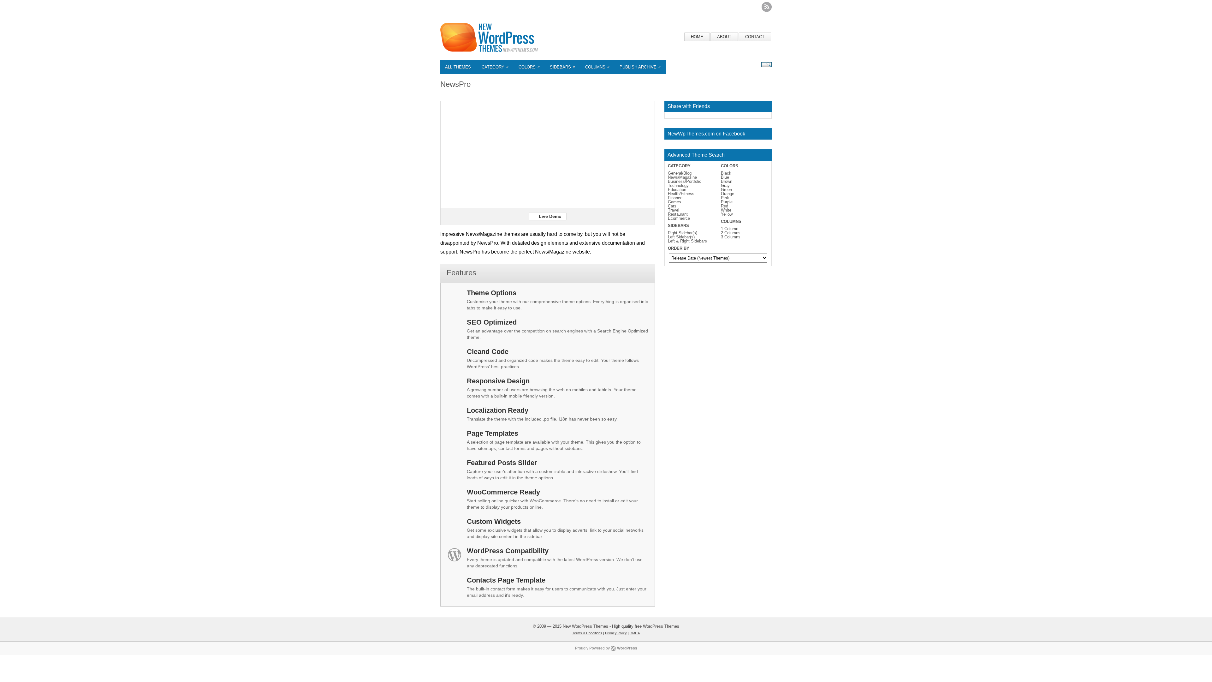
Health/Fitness (681, 193)
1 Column (729, 228)
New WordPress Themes (585, 626)
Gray (725, 185)
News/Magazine (682, 177)
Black (726, 173)
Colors (529, 66)
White (726, 210)
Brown (726, 181)
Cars (672, 206)
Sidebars (562, 66)
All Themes (458, 67)
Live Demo (550, 216)
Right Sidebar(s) (682, 232)
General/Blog (680, 173)
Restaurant (678, 214)
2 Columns (730, 232)
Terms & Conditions (587, 633)
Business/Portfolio (684, 181)
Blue (725, 177)
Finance (675, 197)
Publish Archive (640, 66)
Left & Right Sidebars (687, 241)
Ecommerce (679, 218)
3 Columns (730, 237)
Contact (754, 36)
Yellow (727, 214)
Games (674, 202)
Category (495, 66)
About (724, 36)
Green (726, 189)
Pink (725, 197)
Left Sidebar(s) (681, 237)
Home (697, 36)
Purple (727, 202)
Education (677, 189)
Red (724, 206)
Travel (673, 210)
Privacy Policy (616, 633)
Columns (597, 66)
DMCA (635, 633)
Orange (727, 193)
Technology (678, 185)
